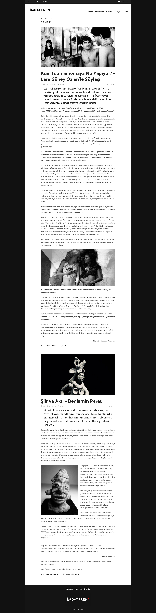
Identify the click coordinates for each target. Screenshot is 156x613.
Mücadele (99, 11)
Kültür (125, 11)
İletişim (45, 2)
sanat (59, 345)
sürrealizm (75, 574)
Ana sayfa (31, 2)
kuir (49, 345)
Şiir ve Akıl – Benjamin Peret (71, 400)
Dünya (117, 11)
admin (44, 84)
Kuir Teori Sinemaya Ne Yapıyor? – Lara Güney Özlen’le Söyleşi (78, 76)
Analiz (90, 11)
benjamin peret (53, 574)
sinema (64, 345)
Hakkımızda (38, 2)
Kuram (109, 11)
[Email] (119, 2)
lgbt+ (53, 345)
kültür (62, 574)
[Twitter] (123, 2)
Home (42, 19)
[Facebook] (121, 2)
